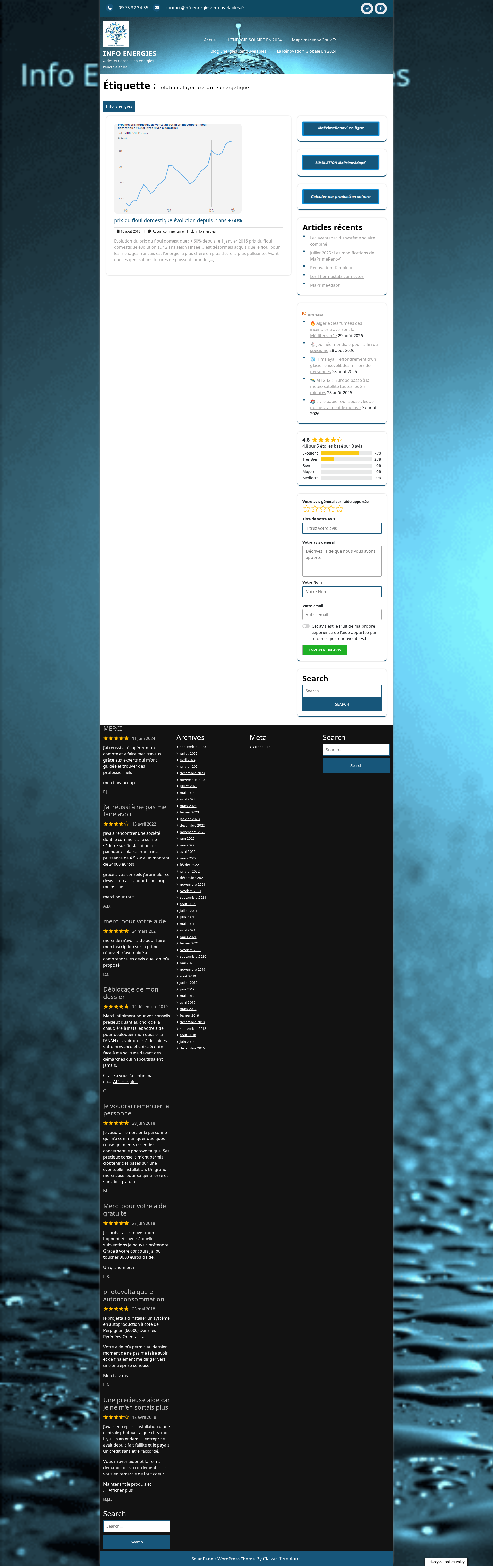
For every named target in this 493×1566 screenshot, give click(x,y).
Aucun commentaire (163, 231)
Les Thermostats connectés (337, 276)
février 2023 (189, 812)
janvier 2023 (190, 819)
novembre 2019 (192, 969)
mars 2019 (188, 1008)
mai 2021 (187, 923)
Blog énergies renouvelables (239, 51)
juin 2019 (187, 989)
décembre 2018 (192, 1022)
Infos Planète (315, 314)
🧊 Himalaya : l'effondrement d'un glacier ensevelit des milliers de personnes (343, 365)
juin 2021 (187, 917)
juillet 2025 (188, 753)
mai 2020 (187, 963)
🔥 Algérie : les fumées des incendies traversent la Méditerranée (336, 329)
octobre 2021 (190, 890)
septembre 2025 (193, 746)
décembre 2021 (192, 877)
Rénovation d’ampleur (331, 268)
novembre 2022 (192, 832)
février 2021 (189, 943)
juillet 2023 (188, 786)
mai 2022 (187, 845)
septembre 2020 (193, 956)
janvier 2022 (190, 871)
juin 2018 (187, 1041)
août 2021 (188, 904)
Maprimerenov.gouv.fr (314, 40)
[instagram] (367, 8)
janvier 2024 (190, 766)
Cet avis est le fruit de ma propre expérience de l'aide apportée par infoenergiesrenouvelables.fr (344, 632)
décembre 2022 (192, 825)
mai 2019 (187, 995)
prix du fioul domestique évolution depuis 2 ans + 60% (178, 220)
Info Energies (129, 53)
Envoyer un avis (325, 649)
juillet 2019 (188, 982)
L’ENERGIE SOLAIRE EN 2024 (255, 40)
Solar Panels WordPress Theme (223, 1559)
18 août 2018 (129, 231)
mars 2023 (188, 805)
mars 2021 (188, 936)
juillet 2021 (188, 910)
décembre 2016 (192, 1048)
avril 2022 (187, 851)
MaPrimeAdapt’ (325, 285)
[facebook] (381, 8)
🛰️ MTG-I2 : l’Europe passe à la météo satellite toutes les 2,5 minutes (339, 386)
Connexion (262, 746)
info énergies (201, 231)
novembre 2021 (192, 884)
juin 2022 (187, 838)
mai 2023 (187, 792)
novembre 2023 (192, 779)
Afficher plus (125, 1082)
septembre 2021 (193, 897)
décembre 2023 (192, 773)
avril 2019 (187, 1002)
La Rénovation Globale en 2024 (306, 51)
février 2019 (189, 1015)
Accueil (211, 40)
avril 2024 (187, 759)
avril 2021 (187, 930)
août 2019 (188, 976)
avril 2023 (187, 799)
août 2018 (188, 1035)
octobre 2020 (190, 950)
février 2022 (189, 864)
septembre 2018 (193, 1028)
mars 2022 (188, 858)
